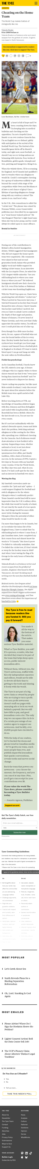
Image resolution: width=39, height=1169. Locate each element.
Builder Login (7, 1157)
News (23, 1115)
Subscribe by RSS (9, 1160)
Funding (5, 1127)
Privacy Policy (7, 1137)
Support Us (6, 1147)
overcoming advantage (15, 595)
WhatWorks (25, 1137)
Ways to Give (7, 1143)
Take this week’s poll (19, 1094)
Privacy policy (5, 836)
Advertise (5, 1131)
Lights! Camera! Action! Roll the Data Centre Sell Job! (19, 1040)
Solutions (24, 1127)
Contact (5, 1124)
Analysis (24, 1118)
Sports (5, 8)
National (24, 1124)
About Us (5, 1115)
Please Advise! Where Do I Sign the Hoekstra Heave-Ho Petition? (19, 1026)
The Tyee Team (8, 1121)
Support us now (12, 805)
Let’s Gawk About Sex (15, 968)
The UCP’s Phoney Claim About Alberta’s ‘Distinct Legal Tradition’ (20, 1053)
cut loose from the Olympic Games (19, 588)
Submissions (7, 1140)
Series (23, 1134)
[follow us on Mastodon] (14, 55)
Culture (24, 1121)
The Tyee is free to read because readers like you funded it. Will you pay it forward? (19, 615)
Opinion (24, 1131)
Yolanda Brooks (7, 30)
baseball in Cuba (9, 601)
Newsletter (6, 1118)
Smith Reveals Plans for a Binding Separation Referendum (17, 981)
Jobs (3, 1134)
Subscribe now (20, 832)
